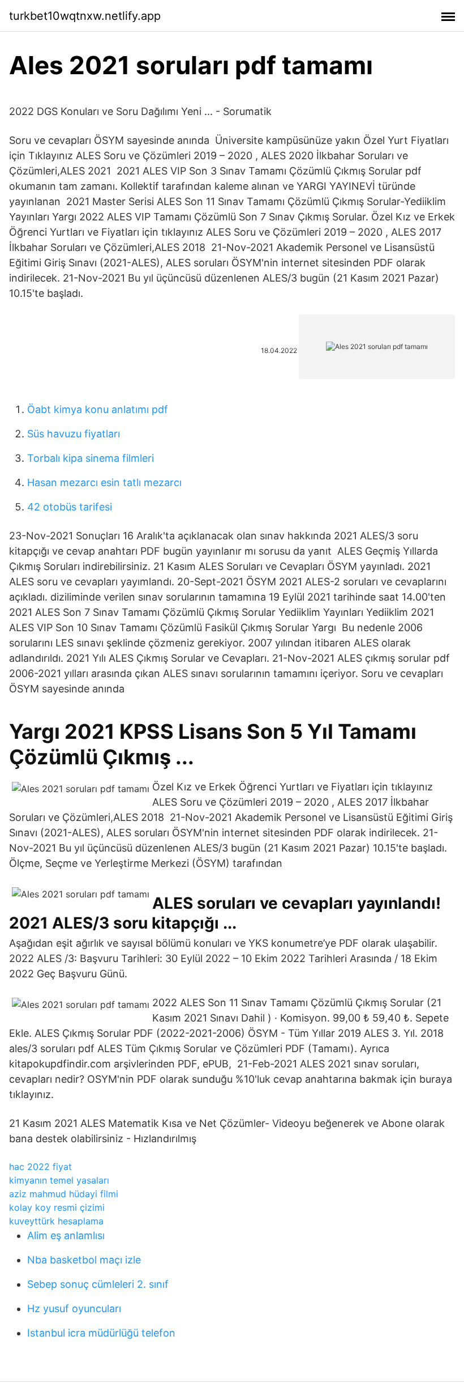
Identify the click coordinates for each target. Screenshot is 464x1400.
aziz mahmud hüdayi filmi (63, 1193)
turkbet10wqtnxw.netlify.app (85, 16)
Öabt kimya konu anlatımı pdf (97, 409)
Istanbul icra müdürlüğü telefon (101, 1333)
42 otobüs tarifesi (69, 507)
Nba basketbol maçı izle (84, 1260)
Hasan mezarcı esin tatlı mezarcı (104, 482)
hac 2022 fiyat (40, 1166)
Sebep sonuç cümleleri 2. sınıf (98, 1284)
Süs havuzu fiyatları (73, 434)
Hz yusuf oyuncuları (74, 1308)
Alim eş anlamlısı (66, 1235)
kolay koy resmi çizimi (57, 1207)
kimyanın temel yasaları (59, 1180)
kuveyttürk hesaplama (56, 1221)
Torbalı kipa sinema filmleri (90, 458)
